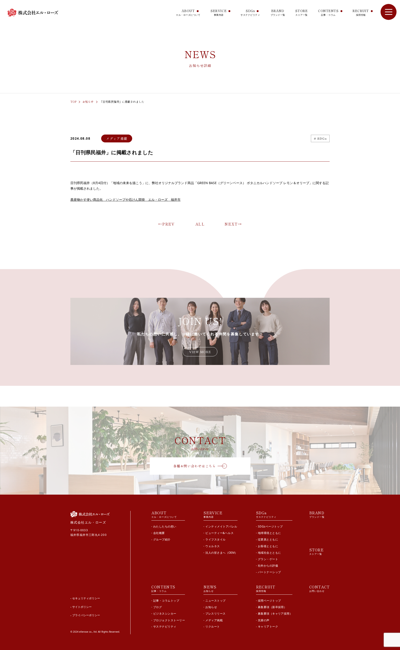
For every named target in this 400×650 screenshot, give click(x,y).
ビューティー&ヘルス (219, 533)
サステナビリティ (164, 627)
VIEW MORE (200, 351)
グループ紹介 (162, 539)
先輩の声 (263, 620)
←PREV (166, 224)
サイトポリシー (82, 607)
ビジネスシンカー (164, 613)
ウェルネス (212, 546)
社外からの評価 (268, 566)
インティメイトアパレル (221, 526)
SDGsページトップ (270, 526)
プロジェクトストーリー (169, 620)
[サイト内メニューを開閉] (389, 12)
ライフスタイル (215, 539)
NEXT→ (233, 224)
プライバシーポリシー (86, 615)
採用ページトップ (269, 601)
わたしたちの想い (164, 526)
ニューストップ (215, 601)
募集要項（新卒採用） (272, 607)
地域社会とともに (269, 553)
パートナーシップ (269, 572)
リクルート (212, 627)
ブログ (157, 607)
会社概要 (159, 533)
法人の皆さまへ (221, 553)
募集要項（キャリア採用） (275, 613)
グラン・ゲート (268, 559)
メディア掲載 (214, 620)
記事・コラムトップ (166, 601)
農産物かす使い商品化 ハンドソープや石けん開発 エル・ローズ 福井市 (125, 199)
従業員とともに (268, 539)
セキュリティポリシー (86, 598)
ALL (200, 224)
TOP (73, 102)
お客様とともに (268, 546)
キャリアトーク (268, 627)
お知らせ (88, 102)
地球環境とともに (269, 533)
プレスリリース (215, 613)
